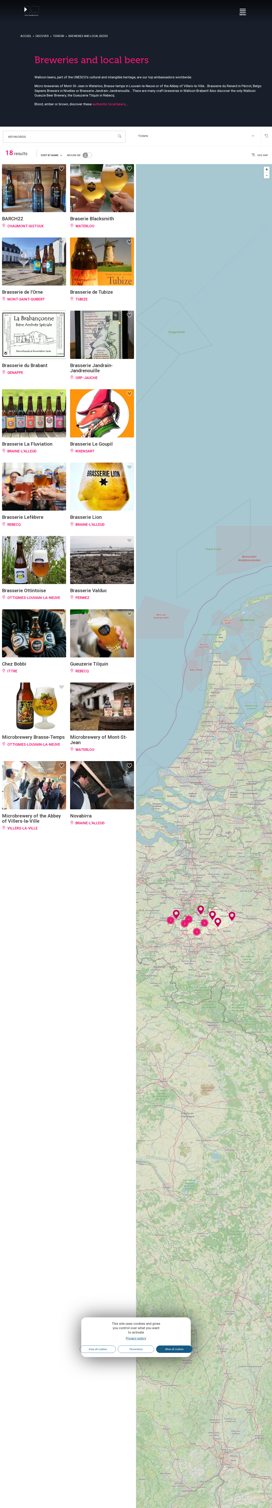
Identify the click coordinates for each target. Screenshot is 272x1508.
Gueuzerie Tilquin (89, 664)
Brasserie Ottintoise (24, 590)
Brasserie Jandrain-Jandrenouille (91, 368)
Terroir (58, 36)
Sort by (49, 155)
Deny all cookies (98, 1349)
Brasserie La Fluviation (27, 444)
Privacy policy (136, 1339)
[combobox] (197, 137)
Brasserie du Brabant (24, 365)
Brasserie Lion (86, 517)
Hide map (262, 155)
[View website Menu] (243, 11)
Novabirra (81, 816)
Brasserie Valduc (88, 590)
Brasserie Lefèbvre (22, 517)
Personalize (136, 1349)
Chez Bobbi (14, 664)
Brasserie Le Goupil (91, 444)
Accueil (26, 36)
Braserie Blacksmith (92, 219)
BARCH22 (12, 219)
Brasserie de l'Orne (22, 292)
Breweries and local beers (88, 36)
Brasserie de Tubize (91, 292)
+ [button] (266, 169)
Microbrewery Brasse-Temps (33, 737)
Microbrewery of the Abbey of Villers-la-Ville (31, 818)
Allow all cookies (174, 1349)
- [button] (267, 175)
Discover (42, 36)
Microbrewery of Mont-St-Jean (98, 739)
